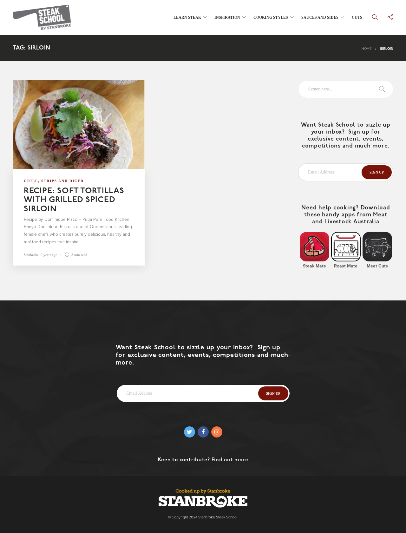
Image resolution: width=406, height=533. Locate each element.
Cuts (357, 17)
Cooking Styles (270, 17)
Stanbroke (31, 255)
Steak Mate (314, 266)
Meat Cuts (377, 266)
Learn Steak (187, 17)
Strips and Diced (62, 181)
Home (366, 49)
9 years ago (49, 255)
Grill (31, 181)
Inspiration (227, 17)
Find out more (230, 460)
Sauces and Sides (319, 17)
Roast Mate (345, 266)
